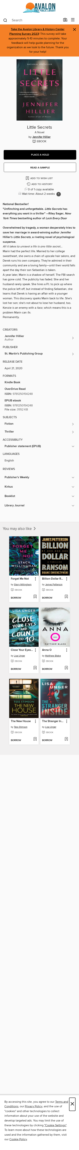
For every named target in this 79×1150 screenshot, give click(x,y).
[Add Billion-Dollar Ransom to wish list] (66, 597)
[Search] (5, 20)
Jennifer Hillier (41, 137)
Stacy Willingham (23, 584)
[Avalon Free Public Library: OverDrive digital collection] (39, 8)
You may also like (18, 528)
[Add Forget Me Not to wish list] (35, 597)
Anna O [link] (46, 650)
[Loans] (65, 20)
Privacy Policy (33, 1106)
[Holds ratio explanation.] (58, 194)
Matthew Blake (53, 655)
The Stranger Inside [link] (53, 721)
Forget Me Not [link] (20, 579)
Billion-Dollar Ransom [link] (53, 579)
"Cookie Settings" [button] (55, 1125)
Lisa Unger (19, 655)
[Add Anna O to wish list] (66, 668)
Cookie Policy (18, 1139)
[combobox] (31, 20)
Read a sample (40, 167)
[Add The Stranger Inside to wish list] (66, 739)
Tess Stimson (20, 727)
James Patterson (53, 584)
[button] (40, 155)
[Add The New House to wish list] (35, 739)
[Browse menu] (72, 19)
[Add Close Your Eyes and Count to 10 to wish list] (35, 668)
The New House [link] (21, 721)
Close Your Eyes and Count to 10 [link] (22, 650)
